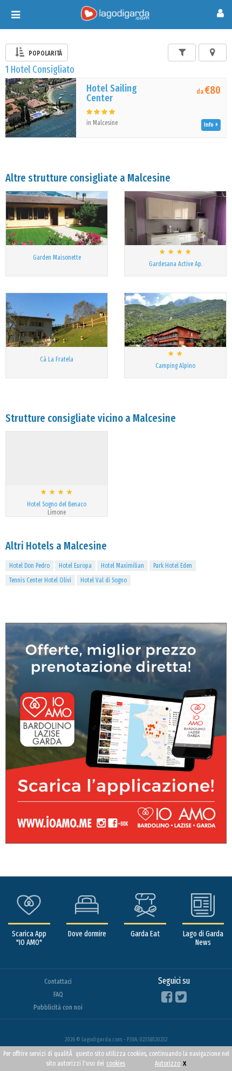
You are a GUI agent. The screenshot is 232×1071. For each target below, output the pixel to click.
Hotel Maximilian (122, 565)
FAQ (58, 994)
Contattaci (58, 981)
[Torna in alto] (202, 1041)
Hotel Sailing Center (111, 93)
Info (210, 124)
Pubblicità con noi (58, 1007)
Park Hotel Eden (172, 565)
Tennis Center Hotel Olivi (40, 580)
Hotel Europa (75, 565)
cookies (115, 1063)
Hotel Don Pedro (29, 565)
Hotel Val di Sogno (103, 580)
